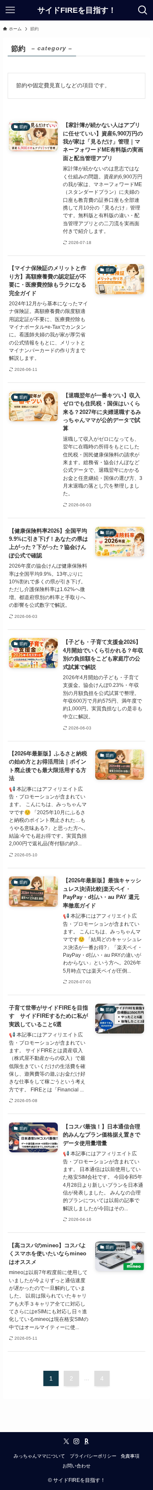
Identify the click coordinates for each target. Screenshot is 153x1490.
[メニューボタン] (10, 10)
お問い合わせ (76, 1465)
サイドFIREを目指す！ (76, 10)
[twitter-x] (66, 1441)
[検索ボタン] (143, 10)
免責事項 (130, 1455)
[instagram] (76, 1441)
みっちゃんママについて (39, 1455)
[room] (87, 1441)
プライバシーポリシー (93, 1455)
